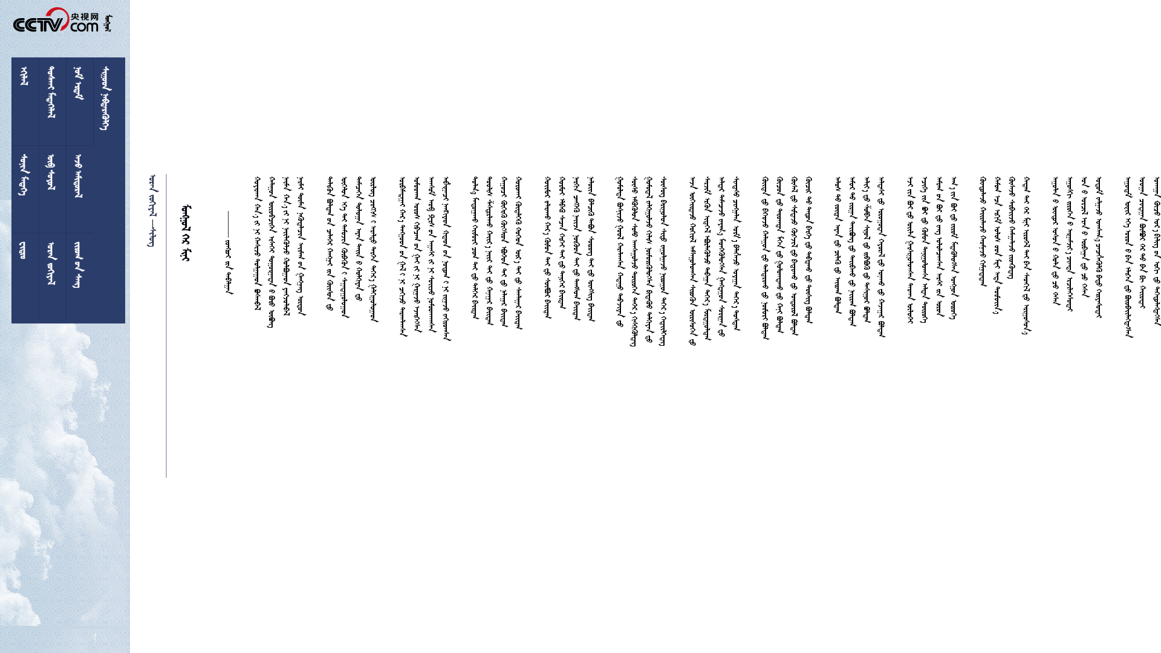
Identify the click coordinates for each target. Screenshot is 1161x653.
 (154, 237)
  (154, 195)
